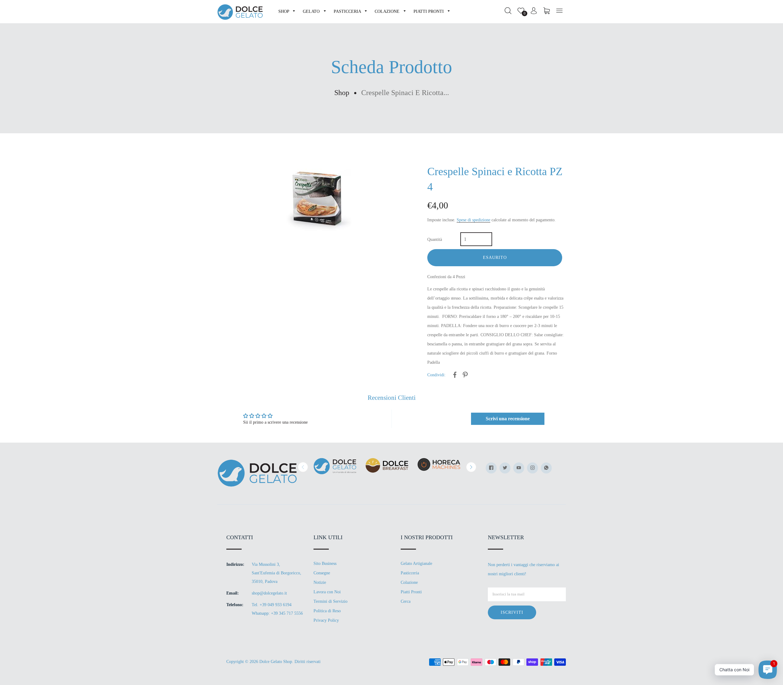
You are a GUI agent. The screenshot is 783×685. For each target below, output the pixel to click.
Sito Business (325, 563)
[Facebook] (491, 467)
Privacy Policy (326, 620)
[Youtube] (518, 467)
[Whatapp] (546, 467)
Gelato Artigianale (416, 563)
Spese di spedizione (473, 220)
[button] (303, 467)
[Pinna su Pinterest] (465, 376)
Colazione (409, 582)
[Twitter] (504, 467)
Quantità (434, 239)
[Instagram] (532, 467)
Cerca (405, 601)
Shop (341, 93)
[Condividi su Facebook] (455, 376)
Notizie (320, 582)
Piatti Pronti (411, 592)
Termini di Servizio (330, 601)
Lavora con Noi (327, 592)
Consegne (322, 573)
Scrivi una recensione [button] (508, 418)
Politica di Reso (327, 611)
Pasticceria (410, 573)
